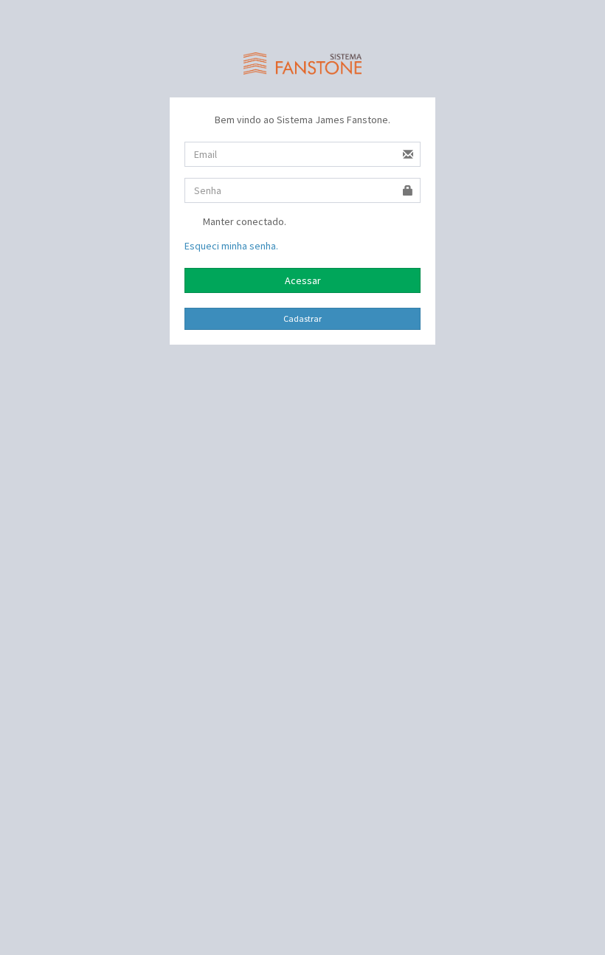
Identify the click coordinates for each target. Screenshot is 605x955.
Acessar (303, 280)
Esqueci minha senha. (231, 245)
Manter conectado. (243, 221)
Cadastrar (302, 318)
